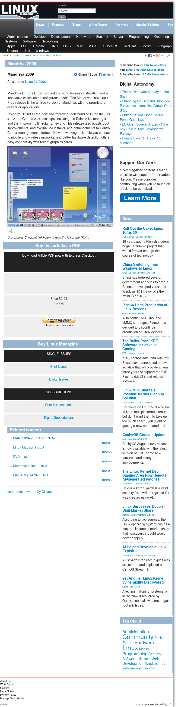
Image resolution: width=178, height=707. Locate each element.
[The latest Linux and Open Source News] (158, 55)
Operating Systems (144, 236)
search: (62, 5)
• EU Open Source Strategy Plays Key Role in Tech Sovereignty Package (144, 129)
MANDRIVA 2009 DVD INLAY (34, 438)
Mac (80, 46)
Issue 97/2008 (35, 81)
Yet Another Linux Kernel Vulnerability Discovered (143, 580)
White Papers (98, 25)
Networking (49, 41)
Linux (67, 46)
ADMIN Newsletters (155, 74)
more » (107, 442)
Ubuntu (12, 50)
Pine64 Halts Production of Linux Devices (144, 306)
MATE (93, 46)
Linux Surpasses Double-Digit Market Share (143, 508)
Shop (171, 25)
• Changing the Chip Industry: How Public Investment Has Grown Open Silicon (146, 106)
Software (29, 41)
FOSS (125, 236)
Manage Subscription (12, 698)
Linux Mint (148, 402)
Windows (42, 50)
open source (145, 668)
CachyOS (137, 439)
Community (137, 636)
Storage (141, 313)
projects (140, 353)
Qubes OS (110, 46)
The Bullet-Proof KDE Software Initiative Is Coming (140, 344)
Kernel (140, 402)
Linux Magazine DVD (28, 447)
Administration (128, 402)
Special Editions (147, 25)
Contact (4, 688)
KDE (124, 353)
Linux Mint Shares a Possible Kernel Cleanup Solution (143, 393)
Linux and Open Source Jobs (145, 70)
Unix (26, 50)
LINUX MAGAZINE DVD (30, 475)
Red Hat (130, 46)
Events (128, 642)
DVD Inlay (20, 456)
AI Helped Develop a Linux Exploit (144, 548)
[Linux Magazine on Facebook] (150, 55)
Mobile (144, 648)
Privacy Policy (8, 695)
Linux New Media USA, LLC (158, 704)
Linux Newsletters (154, 65)
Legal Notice (7, 691)
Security (102, 36)
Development (61, 36)
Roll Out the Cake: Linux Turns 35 (142, 230)
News (40, 25)
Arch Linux (127, 439)
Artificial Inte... (128, 483)
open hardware (129, 313)
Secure (146, 46)
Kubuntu (132, 353)
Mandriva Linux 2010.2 (30, 465)
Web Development (140, 661)
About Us (5, 681)
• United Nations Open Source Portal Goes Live (142, 117)
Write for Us (7, 684)
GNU (54, 46)
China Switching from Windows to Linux (140, 266)
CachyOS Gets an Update (143, 434)
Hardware (83, 36)
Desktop (126, 514)
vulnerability (149, 555)
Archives (122, 25)
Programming (139, 36)
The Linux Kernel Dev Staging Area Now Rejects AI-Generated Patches (144, 475)
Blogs (76, 25)
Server (118, 36)
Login (167, 55)
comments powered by (29, 491)
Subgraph (164, 46)
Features (58, 25)
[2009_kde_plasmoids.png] (60, 186)
